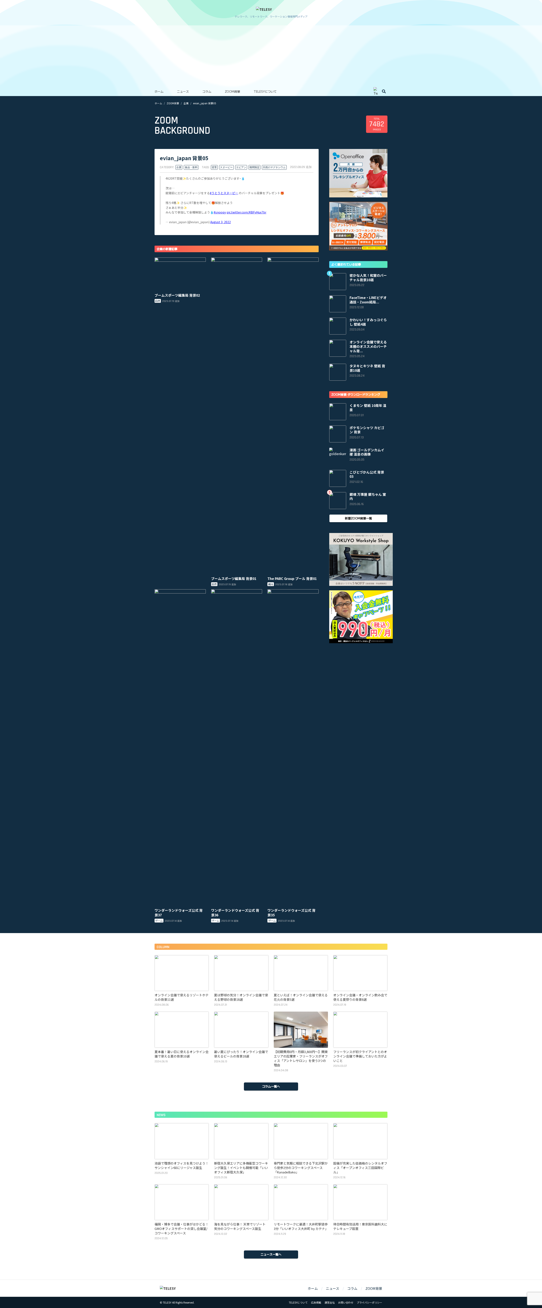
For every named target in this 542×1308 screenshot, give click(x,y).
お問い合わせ (345, 1302)
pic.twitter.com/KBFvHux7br (246, 212)
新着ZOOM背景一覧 (358, 518)
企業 (186, 103)
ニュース (183, 91)
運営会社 (330, 1302)
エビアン (241, 167)
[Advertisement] (271, 55)
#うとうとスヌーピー (224, 193)
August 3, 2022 (220, 222)
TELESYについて (265, 91)
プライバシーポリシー (369, 1302)
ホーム (159, 91)
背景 (214, 167)
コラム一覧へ (271, 1086)
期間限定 (254, 167)
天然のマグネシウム (274, 167)
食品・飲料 (191, 167)
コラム (206, 91)
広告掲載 (316, 1302)
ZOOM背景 (232, 91)
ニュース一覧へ (271, 1254)
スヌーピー (226, 167)
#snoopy (220, 212)
